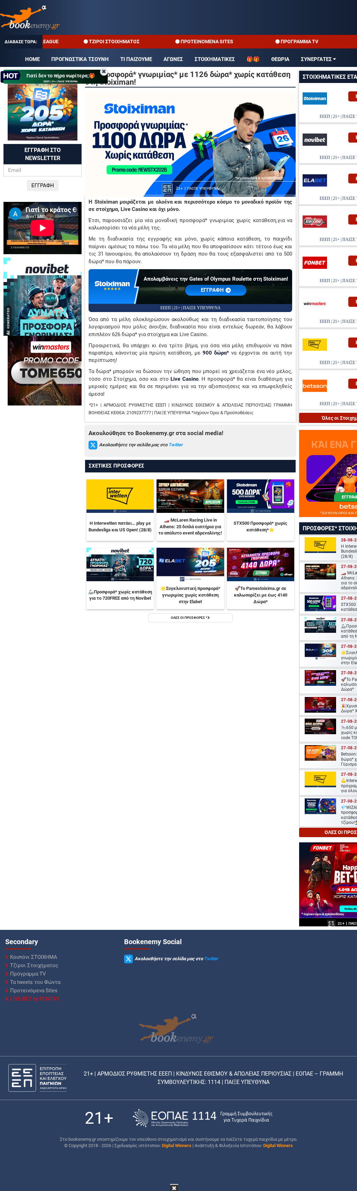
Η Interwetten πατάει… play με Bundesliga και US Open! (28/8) (120, 526)
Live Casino (184, 379)
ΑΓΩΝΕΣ (173, 59)
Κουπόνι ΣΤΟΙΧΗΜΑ (33, 957)
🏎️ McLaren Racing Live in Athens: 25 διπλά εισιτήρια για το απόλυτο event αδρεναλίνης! (190, 526)
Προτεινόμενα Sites (34, 990)
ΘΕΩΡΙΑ (280, 59)
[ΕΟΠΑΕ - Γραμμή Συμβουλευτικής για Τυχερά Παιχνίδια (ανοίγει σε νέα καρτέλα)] (202, 1118)
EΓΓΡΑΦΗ (212, 290)
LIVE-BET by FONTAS (34, 999)
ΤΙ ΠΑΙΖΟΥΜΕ (136, 59)
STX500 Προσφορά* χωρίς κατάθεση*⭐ (260, 526)
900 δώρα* (216, 353)
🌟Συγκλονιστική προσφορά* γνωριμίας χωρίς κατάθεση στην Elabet (190, 595)
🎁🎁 (253, 59)
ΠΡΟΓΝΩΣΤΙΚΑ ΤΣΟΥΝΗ (80, 59)
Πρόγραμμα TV (28, 974)
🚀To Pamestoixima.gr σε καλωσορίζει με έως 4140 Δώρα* (260, 595)
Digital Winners (176, 1145)
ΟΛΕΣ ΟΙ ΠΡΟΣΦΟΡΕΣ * (189, 618)
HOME (32, 59)
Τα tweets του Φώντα (35, 982)
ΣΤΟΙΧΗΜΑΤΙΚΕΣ (215, 59)
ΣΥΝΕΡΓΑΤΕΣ (316, 59)
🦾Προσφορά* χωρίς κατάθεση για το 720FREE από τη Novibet (120, 595)
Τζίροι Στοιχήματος (34, 965)
